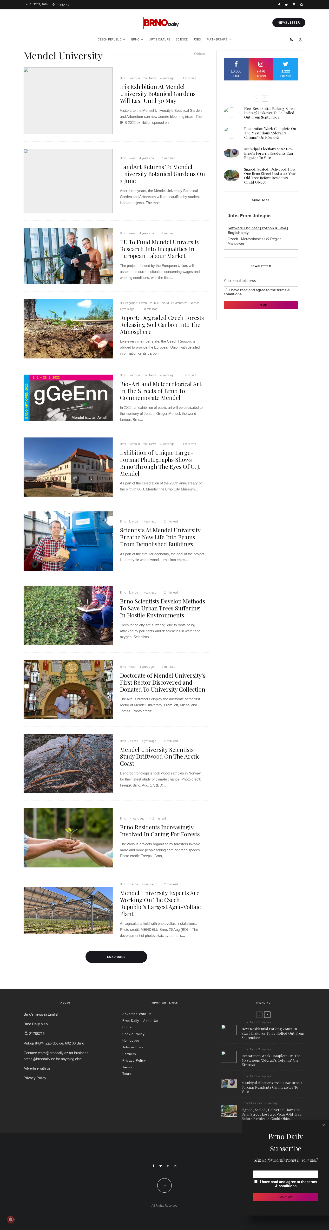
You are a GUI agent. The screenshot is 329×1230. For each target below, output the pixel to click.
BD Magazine (128, 303)
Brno (135, 39)
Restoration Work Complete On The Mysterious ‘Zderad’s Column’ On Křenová (270, 132)
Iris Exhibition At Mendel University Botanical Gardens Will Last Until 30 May (158, 93)
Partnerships (216, 39)
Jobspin (262, 215)
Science (182, 39)
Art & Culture (159, 39)
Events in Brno (137, 78)
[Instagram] (294, 5)
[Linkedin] (175, 1165)
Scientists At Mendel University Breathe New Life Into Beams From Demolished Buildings (160, 537)
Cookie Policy (133, 1034)
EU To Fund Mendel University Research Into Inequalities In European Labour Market (159, 248)
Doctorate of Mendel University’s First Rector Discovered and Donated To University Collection (162, 682)
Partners (129, 1054)
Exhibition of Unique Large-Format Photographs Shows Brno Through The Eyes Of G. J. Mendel (160, 463)
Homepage (130, 1040)
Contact (128, 1027)
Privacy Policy (35, 1078)
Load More (116, 956)
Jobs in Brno (132, 1047)
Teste (126, 1074)
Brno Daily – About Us (140, 1021)
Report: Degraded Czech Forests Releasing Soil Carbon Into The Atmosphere (162, 324)
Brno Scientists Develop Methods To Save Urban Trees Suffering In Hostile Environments (162, 608)
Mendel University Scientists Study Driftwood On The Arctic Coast (160, 756)
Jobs (197, 39)
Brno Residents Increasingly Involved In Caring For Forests (160, 831)
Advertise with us (37, 1068)
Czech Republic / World (154, 303)
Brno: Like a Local (252, 1103)
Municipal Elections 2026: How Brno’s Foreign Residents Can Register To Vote (268, 153)
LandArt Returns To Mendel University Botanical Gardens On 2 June (162, 173)
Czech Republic (109, 39)
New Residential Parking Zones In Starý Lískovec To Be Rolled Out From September (269, 112)
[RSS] (291, 39)
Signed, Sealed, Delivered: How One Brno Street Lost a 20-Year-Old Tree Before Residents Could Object (270, 175)
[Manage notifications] (10, 1219)
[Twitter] (286, 5)
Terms (127, 1067)
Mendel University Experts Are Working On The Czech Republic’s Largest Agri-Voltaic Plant (160, 903)
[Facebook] (279, 5)
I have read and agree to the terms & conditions (288, 1184)
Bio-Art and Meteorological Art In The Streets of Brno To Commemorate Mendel (160, 390)
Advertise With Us (137, 1014)
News (152, 78)
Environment (179, 303)
